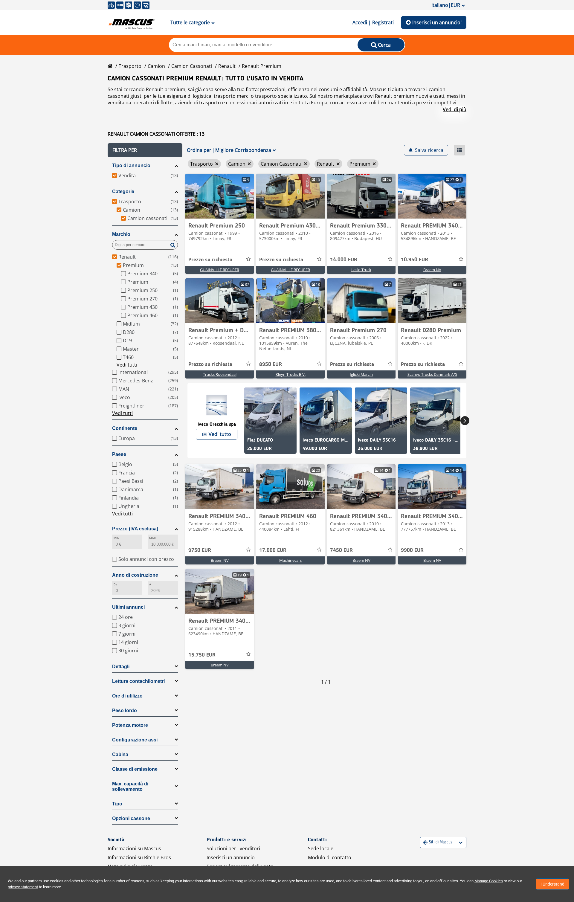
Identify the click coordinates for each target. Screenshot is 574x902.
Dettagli (120, 666)
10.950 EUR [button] (414, 259)
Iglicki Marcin (361, 374)
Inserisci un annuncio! (437, 22)
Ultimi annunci (128, 607)
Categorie (123, 191)
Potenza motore (130, 725)
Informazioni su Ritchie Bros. (140, 857)
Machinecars (290, 560)
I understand (552, 884)
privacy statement (23, 887)
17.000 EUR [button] (272, 550)
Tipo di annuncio (131, 165)
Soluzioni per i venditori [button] (233, 848)
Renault (227, 66)
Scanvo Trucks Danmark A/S (432, 374)
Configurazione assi (135, 739)
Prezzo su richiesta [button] (210, 259)
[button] (145, 150)
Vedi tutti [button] (127, 364)
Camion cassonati (191, 66)
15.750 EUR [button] (202, 655)
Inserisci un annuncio (231, 857)
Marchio (121, 234)
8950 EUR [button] (270, 364)
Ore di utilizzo (127, 695)
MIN (116, 538)
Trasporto (130, 66)
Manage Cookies (488, 881)
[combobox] (424, 842)
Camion (156, 66)
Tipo (117, 803)
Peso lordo (124, 710)
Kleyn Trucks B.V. (291, 374)
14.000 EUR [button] (343, 259)
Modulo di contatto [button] (329, 857)
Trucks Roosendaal (219, 374)
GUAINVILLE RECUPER (219, 269)
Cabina (120, 754)
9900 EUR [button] (412, 550)
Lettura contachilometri (138, 681)
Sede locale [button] (320, 848)
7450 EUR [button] (341, 550)
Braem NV (432, 269)
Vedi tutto (220, 434)
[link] (219, 196)
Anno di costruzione (135, 575)
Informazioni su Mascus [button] (134, 848)
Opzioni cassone (131, 818)
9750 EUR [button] (199, 550)
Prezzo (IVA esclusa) (135, 528)
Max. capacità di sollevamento (130, 786)
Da (115, 584)
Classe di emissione (135, 769)
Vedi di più (454, 109)
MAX (152, 538)
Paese (119, 454)
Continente (124, 428)
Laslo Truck (361, 269)
